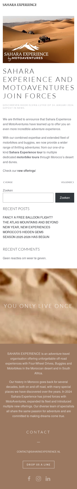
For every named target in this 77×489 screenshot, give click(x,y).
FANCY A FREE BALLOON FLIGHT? (28, 217)
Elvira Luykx (38, 105)
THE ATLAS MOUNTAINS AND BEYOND (30, 222)
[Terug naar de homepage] (19, 5)
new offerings (26, 170)
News (20, 108)
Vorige (9, 182)
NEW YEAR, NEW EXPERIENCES (26, 227)
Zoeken (8, 190)
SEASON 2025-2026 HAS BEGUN (26, 237)
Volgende (66, 182)
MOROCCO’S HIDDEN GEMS (23, 232)
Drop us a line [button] (38, 464)
